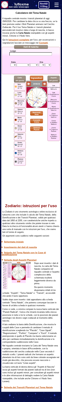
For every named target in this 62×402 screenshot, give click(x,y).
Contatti (43, 42)
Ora (41, 62)
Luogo (13, 51)
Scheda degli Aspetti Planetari (20, 260)
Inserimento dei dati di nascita (20, 247)
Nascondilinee (37, 113)
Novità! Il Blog (44, 5)
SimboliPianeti (36, 129)
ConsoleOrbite (36, 121)
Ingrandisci (36, 78)
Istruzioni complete (18, 39)
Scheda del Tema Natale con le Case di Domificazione (24, 253)
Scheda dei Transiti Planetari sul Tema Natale (28, 387)
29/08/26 (36, 84)
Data (13, 62)
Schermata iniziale (14, 242)
